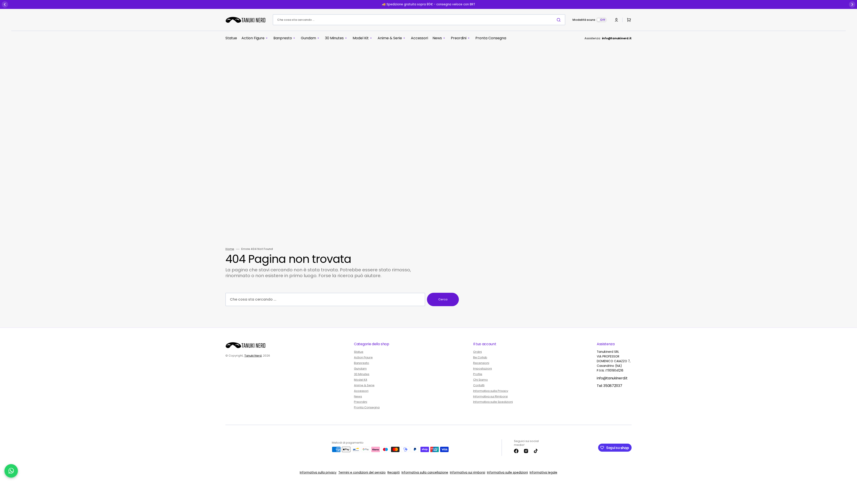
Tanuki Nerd (253, 355)
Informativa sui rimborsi (467, 472)
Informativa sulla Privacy (490, 391)
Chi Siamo (480, 380)
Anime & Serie (364, 385)
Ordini (477, 352)
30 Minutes (361, 374)
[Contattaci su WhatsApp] (11, 471)
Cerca (442, 299)
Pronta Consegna (367, 407)
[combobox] (419, 19)
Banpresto (361, 363)
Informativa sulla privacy (318, 472)
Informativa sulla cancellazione (424, 472)
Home (229, 249)
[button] (616, 20)
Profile (477, 374)
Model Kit (360, 380)
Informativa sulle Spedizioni (493, 402)
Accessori (361, 391)
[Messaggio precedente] (5, 4)
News (358, 396)
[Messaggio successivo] (852, 4)
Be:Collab (480, 357)
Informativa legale (543, 472)
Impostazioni (482, 368)
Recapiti (393, 472)
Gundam (360, 368)
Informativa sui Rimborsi (490, 396)
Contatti (479, 385)
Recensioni (481, 363)
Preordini (360, 402)
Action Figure (363, 357)
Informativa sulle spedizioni (507, 472)
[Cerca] (559, 20)
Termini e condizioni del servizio (362, 472)
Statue (358, 352)
